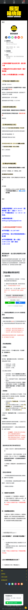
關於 (2, 570)
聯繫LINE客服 (21, 143)
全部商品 (3, 573)
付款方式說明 (4, 577)
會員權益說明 (4, 580)
